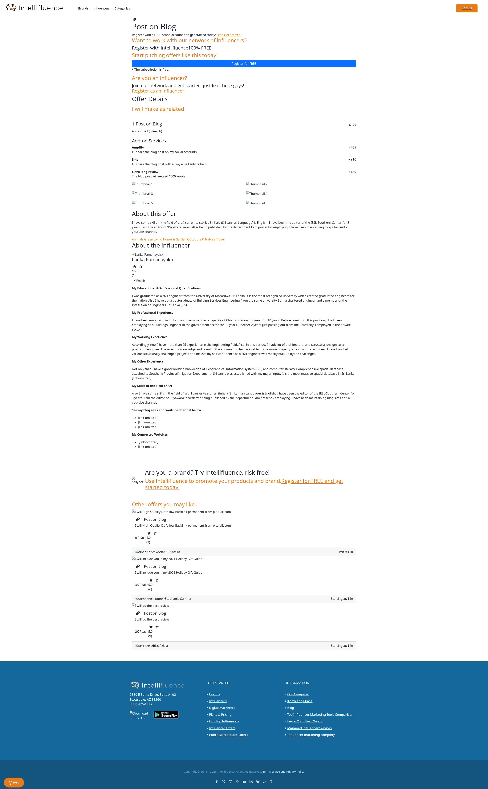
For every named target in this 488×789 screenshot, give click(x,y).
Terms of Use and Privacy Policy (283, 771)
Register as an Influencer (158, 91)
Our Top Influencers (224, 721)
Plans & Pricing (220, 714)
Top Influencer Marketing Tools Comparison (320, 714)
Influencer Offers (222, 728)
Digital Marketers (222, 707)
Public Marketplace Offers (228, 734)
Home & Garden (174, 239)
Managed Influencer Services (309, 728)
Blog (290, 707)
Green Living (153, 239)
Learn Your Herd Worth (305, 721)
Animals (137, 239)
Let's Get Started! (229, 35)
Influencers (218, 701)
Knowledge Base (299, 701)
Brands (214, 694)
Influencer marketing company (311, 734)
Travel (220, 239)
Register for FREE (244, 63)
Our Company (298, 694)
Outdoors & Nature (201, 239)
